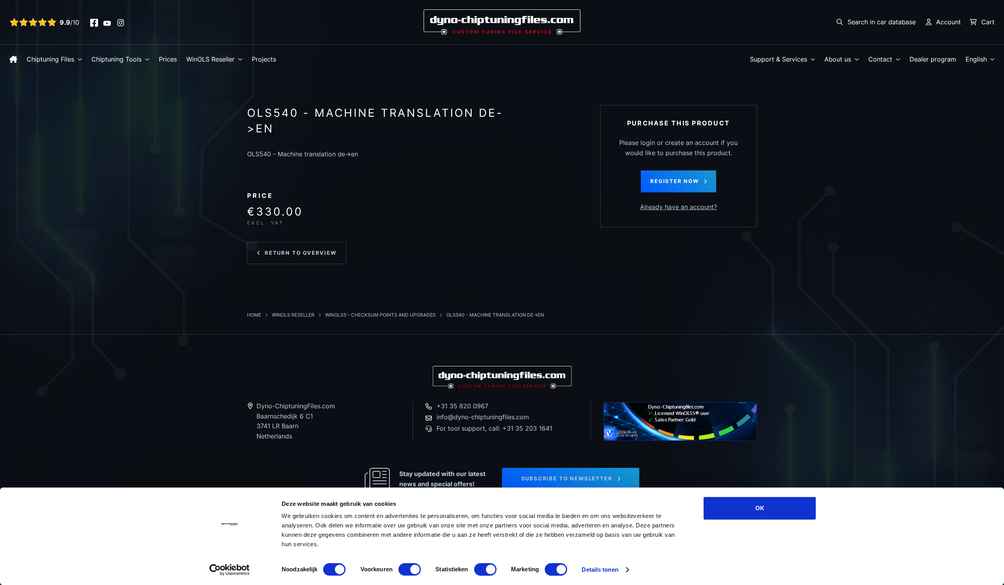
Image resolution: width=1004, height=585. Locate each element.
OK (759, 508)
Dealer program (932, 59)
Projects (264, 59)
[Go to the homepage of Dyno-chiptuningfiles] (502, 21)
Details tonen (600, 569)
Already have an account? (678, 207)
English (976, 59)
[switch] (409, 569)
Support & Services (778, 59)
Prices (168, 59)
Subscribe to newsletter (567, 478)
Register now (674, 181)
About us (837, 59)
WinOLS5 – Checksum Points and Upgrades (381, 315)
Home (254, 315)
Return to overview (300, 253)
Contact (880, 59)
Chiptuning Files (50, 59)
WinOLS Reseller (210, 59)
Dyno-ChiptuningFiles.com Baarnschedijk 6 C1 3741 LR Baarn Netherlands (295, 421)
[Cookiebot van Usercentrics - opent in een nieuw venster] (229, 570)
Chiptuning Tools (116, 59)
